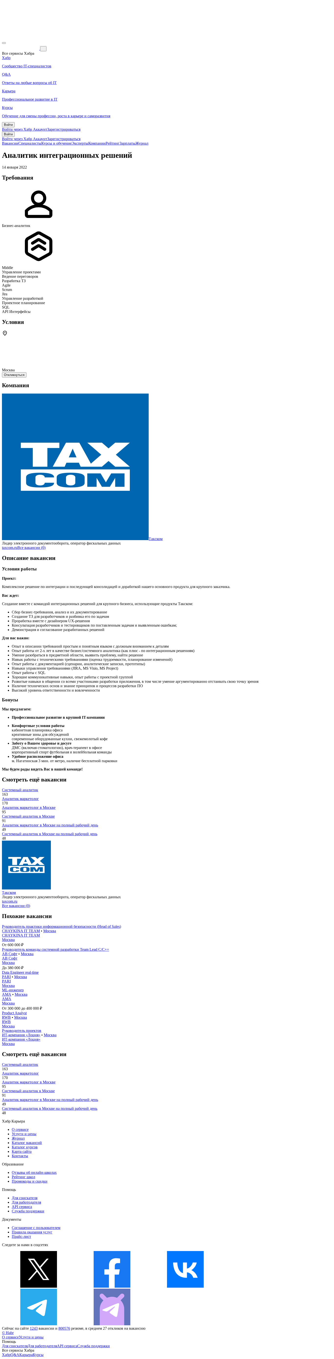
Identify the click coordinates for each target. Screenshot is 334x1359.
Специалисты (29, 143)
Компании (97, 143)
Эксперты (80, 143)
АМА (6, 994)
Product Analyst (14, 1013)
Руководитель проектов (21, 1030)
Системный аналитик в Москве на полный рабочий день (49, 834)
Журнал (141, 143)
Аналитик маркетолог (20, 799)
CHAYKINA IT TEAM (21, 931)
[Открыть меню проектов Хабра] (4, 43)
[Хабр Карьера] (21, 48)
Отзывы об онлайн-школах (34, 1172)
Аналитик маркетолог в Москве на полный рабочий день (50, 825)
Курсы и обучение (56, 143)
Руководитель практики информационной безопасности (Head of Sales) (61, 926)
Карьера (26, 1355)
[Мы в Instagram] (258, 1286)
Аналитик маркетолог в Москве (29, 807)
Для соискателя (24, 1198)
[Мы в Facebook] (112, 1286)
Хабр (6, 1355)
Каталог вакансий (27, 1143)
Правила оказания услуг (32, 1232)
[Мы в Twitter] (38, 1286)
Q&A (15, 1355)
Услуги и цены (24, 1134)
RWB (6, 1017)
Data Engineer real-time (20, 972)
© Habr (8, 1333)
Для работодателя (26, 1202)
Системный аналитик (20, 790)
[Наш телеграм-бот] (112, 1324)
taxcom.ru (9, 548)
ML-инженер (13, 990)
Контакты (20, 1156)
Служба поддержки (28, 1211)
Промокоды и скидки (29, 1181)
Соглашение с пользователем (36, 1228)
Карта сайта (22, 1151)
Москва (49, 931)
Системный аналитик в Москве (28, 816)
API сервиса (22, 1207)
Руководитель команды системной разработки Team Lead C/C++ (55, 949)
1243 (34, 1328)
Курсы (38, 1355)
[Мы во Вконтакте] (185, 1286)
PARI (6, 977)
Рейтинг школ (23, 1177)
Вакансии (10, 143)
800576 (64, 1328)
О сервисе (20, 1129)
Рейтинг (113, 143)
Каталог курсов (25, 1147)
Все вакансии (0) (31, 548)
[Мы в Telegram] (38, 1324)
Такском (156, 539)
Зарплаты (127, 143)
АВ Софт (9, 954)
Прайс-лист (21, 1236)
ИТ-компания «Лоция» (21, 1035)
